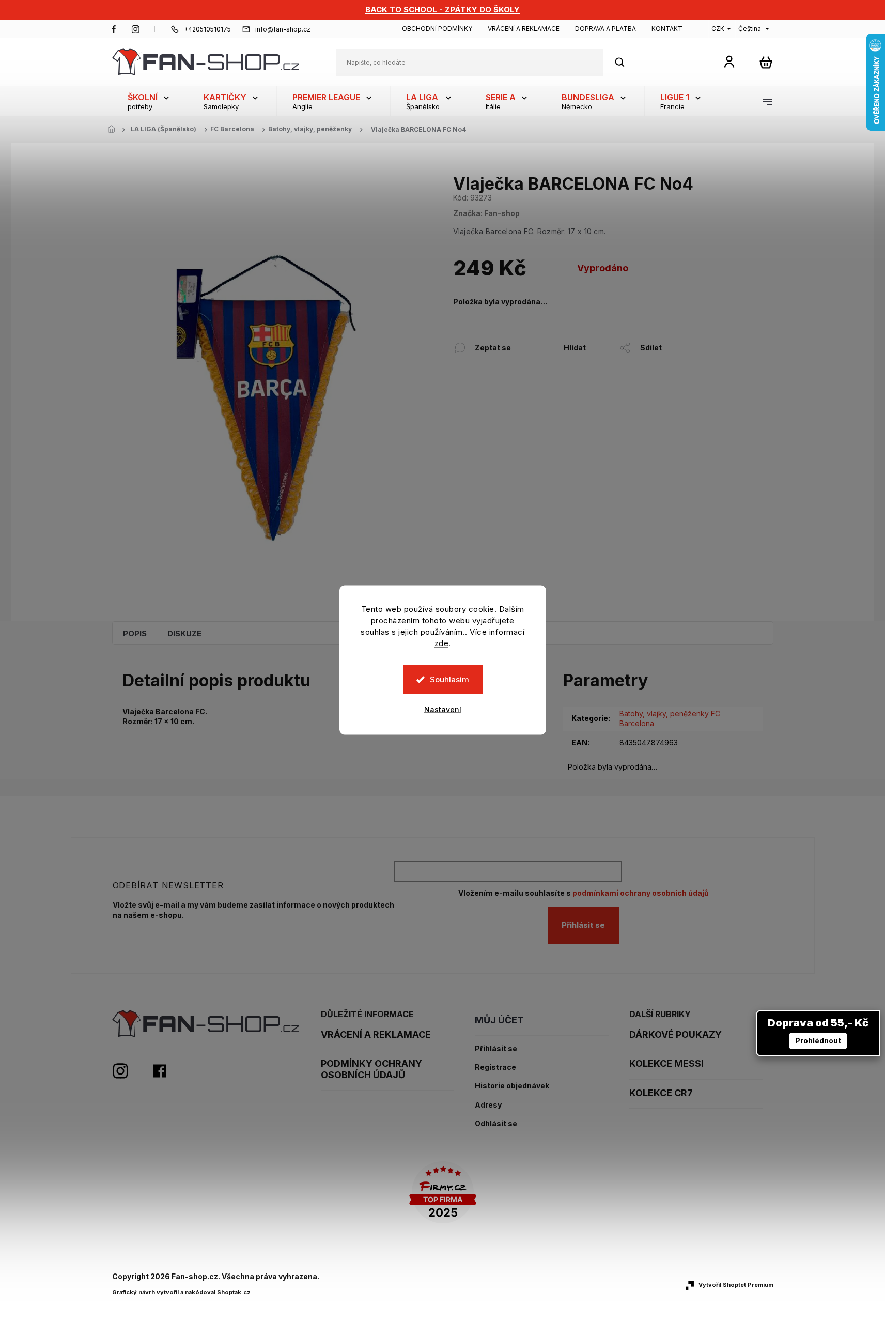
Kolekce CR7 (661, 1092)
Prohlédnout (818, 1040)
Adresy (488, 1105)
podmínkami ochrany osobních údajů (640, 892)
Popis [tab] (135, 633)
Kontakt (666, 29)
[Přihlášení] (729, 61)
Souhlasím (449, 679)
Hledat (625, 62)
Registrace (495, 1067)
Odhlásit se (496, 1123)
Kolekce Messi (666, 1063)
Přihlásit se (583, 925)
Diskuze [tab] (184, 633)
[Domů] (115, 130)
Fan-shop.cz (114, 29)
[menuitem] (150, 101)
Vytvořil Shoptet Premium (735, 1284)
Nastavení (442, 709)
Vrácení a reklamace (524, 29)
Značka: (486, 213)
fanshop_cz (135, 29)
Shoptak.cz (234, 1292)
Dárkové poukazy (675, 1034)
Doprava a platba (605, 29)
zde (441, 643)
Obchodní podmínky (437, 29)
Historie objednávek (512, 1086)
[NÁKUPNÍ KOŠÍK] (765, 62)
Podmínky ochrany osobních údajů (371, 1069)
